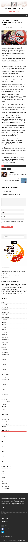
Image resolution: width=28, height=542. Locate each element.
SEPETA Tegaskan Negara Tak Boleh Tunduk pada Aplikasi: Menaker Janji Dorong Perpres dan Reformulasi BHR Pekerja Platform (13, 293)
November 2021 (5, 362)
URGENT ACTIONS (6, 469)
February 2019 (4, 377)
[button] (26, 16)
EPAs (2, 444)
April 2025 (3, 329)
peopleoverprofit (18, 27)
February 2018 (4, 394)
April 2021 (3, 367)
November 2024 (5, 339)
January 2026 (4, 309)
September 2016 (5, 424)
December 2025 (5, 312)
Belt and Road (4, 436)
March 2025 (4, 332)
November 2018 (5, 379)
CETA (2, 441)
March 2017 (4, 412)
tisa (23, 166)
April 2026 (3, 302)
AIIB (2, 434)
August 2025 (4, 319)
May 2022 (3, 357)
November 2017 (5, 397)
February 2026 (4, 307)
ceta (18, 166)
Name (3, 208)
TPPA (2, 461)
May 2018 (3, 387)
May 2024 (3, 344)
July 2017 (3, 407)
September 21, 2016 (7, 27)
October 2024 (4, 342)
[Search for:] (14, 236)
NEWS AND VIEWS (5, 454)
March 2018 (4, 392)
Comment (3, 197)
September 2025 (5, 317)
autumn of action (10, 166)
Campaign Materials (6, 439)
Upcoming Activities (6, 466)
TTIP (2, 464)
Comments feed (5, 486)
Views (2, 471)
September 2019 (5, 374)
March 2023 (4, 349)
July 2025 (3, 322)
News (2, 451)
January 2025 (4, 337)
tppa (4, 169)
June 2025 (3, 324)
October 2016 (4, 422)
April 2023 (3, 347)
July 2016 (3, 426)
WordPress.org (5, 488)
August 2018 (4, 384)
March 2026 (4, 304)
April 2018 (3, 389)
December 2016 (5, 417)
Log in (2, 481)
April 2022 (3, 359)
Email (2, 212)
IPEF (2, 449)
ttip (9, 169)
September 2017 (5, 402)
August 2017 (4, 404)
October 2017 (4, 399)
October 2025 (4, 314)
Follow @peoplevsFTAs (6, 536)
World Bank (4, 474)
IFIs (2, 446)
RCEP (2, 456)
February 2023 (4, 352)
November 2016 (5, 419)
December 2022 (5, 354)
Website (3, 216)
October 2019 (4, 372)
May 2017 (3, 409)
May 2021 (3, 364)
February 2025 (4, 334)
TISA (2, 459)
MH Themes (22, 540)
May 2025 (3, 327)
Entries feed (4, 483)
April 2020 (3, 369)
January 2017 (4, 414)
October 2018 (4, 382)
